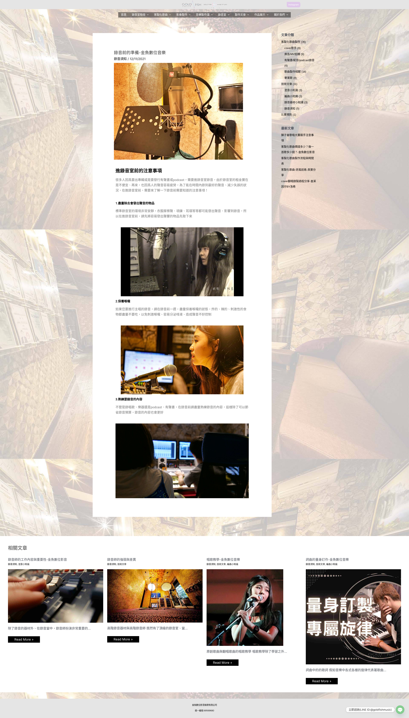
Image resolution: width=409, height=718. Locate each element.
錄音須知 (120, 59)
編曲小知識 (291, 96)
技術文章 (286, 84)
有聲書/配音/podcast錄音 (299, 60)
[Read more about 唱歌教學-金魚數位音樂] (245, 607)
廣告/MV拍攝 (292, 54)
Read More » (24, 639)
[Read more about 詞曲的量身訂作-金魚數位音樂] (353, 616)
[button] (293, 4)
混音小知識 (291, 90)
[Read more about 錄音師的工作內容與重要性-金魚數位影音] (55, 596)
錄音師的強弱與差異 (121, 560)
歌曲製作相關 (292, 71)
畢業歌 (288, 77)
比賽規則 (286, 114)
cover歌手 (290, 48)
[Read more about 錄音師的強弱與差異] (154, 595)
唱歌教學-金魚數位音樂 (223, 560)
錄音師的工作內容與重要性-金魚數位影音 (37, 560)
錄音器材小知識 (293, 102)
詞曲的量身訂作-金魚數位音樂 (327, 560)
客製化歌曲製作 (290, 41)
